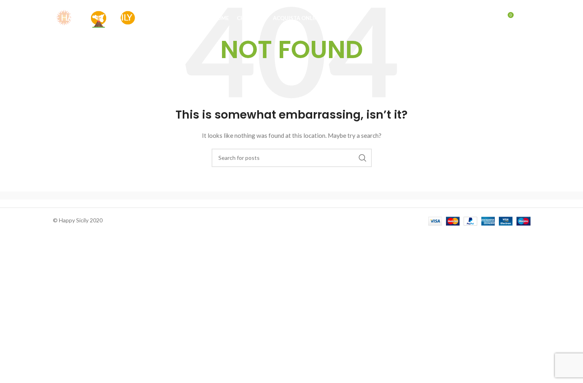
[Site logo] (95, 17)
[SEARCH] (362, 158)
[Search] (490, 18)
